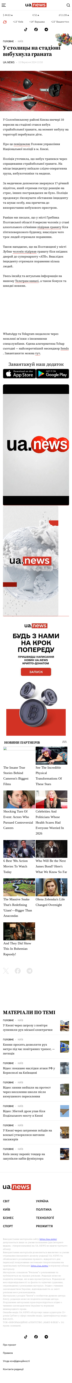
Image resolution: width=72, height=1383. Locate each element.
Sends (65, 348)
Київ (20, 41)
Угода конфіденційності (16, 1361)
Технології (45, 1218)
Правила (8, 1353)
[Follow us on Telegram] (46, 29)
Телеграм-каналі (27, 281)
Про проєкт (9, 1345)
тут (37, 353)
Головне (8, 41)
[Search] (68, 5)
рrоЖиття (44, 1226)
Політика (44, 1209)
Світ (6, 1201)
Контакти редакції (13, 1369)
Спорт (8, 1226)
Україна (42, 1201)
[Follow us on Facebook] (36, 29)
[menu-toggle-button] (3, 5)
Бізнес (8, 1218)
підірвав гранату (49, 227)
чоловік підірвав (25, 251)
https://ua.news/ (48, 1239)
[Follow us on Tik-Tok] (26, 29)
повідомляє (22, 144)
